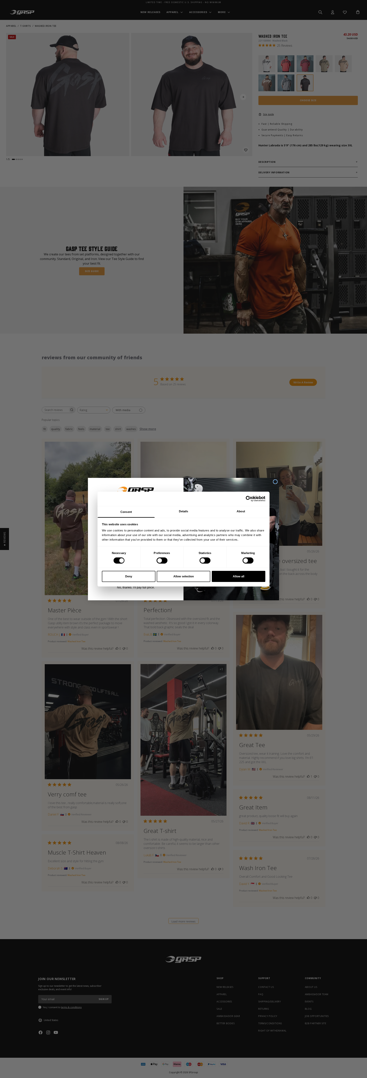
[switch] (162, 560)
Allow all (238, 576)
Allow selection (183, 576)
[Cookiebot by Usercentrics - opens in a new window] (248, 499)
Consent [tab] (126, 511)
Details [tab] (183, 511)
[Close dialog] (275, 482)
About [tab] (241, 511)
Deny (128, 576)
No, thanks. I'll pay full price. (136, 587)
